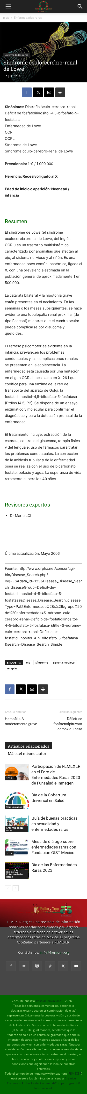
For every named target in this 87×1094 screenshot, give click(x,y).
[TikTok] (50, 966)
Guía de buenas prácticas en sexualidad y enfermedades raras (54, 824)
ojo (28, 662)
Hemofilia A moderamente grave (21, 721)
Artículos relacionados (28, 746)
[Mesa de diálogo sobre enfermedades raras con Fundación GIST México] (17, 847)
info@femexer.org (54, 952)
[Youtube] (76, 966)
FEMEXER (75, 1073)
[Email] (49, 92)
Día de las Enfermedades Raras (14, 874)
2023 (9, 778)
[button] (8, 6)
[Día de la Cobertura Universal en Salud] (17, 800)
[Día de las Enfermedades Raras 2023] (17, 870)
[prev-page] (8, 888)
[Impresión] (60, 92)
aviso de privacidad (48, 1001)
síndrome (42, 662)
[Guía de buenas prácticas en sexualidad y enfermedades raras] (17, 824)
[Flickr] (24, 966)
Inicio (5, 18)
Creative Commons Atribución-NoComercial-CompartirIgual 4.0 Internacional (43, 1083)
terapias (12, 668)
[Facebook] (27, 92)
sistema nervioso (64, 662)
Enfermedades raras (28, 18)
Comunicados (14, 807)
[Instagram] (37, 966)
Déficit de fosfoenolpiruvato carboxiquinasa (67, 724)
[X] (38, 92)
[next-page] (16, 888)
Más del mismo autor (27, 753)
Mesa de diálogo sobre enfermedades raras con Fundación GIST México (53, 847)
